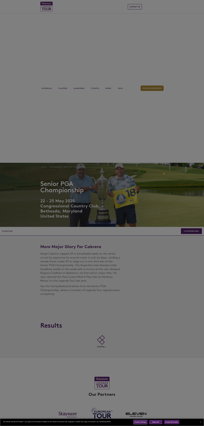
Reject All (155, 422)
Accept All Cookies (171, 422)
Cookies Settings (140, 422)
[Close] (200, 422)
